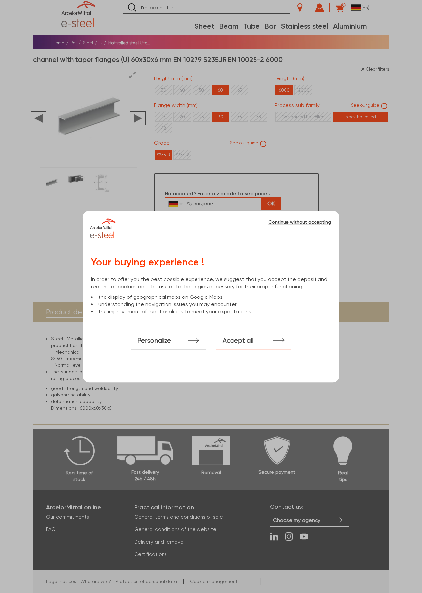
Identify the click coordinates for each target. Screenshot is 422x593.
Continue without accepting (299, 222)
